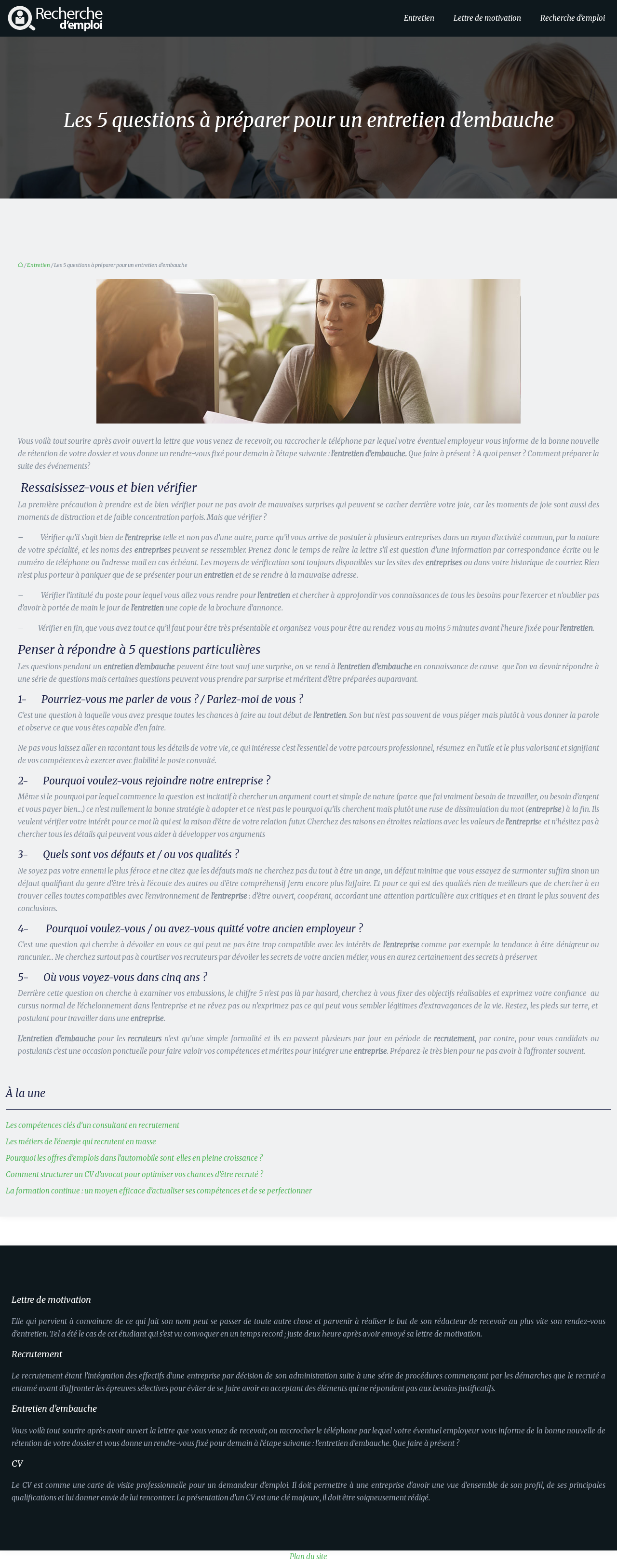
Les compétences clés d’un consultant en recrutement (92, 1125)
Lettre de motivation (487, 18)
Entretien (419, 18)
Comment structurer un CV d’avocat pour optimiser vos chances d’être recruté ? (134, 1174)
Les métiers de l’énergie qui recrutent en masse (81, 1141)
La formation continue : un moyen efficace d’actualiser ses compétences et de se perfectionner (159, 1190)
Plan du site (308, 1556)
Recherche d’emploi (572, 18)
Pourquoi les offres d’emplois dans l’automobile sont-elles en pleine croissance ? (134, 1158)
